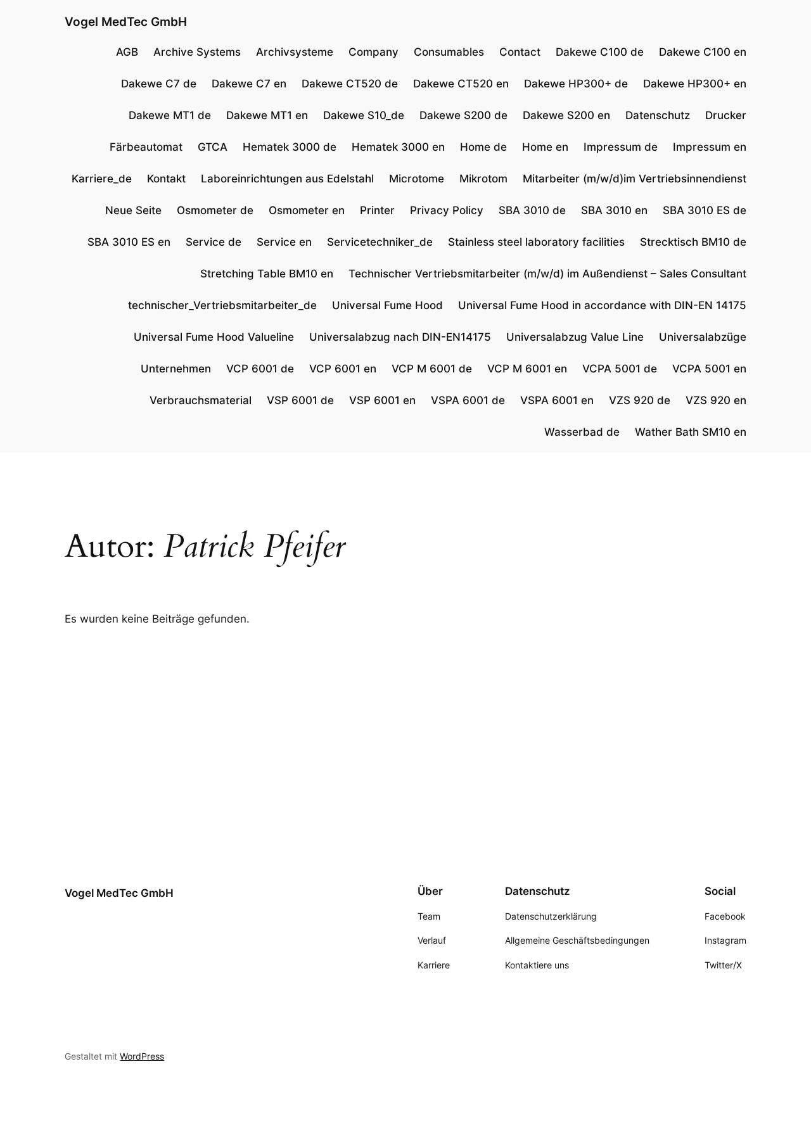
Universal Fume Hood (387, 305)
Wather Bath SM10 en (690, 432)
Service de (213, 242)
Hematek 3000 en (398, 147)
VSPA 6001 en (557, 400)
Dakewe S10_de (363, 115)
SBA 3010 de (532, 210)
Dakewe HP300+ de (576, 83)
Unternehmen (176, 368)
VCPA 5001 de (619, 368)
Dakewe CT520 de (350, 83)
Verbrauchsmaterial (201, 400)
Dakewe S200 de (463, 115)
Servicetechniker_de (380, 242)
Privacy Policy (446, 210)
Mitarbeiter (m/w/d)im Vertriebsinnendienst (634, 178)
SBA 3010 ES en (128, 242)
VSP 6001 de (300, 400)
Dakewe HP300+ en (694, 83)
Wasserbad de (582, 432)
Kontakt (166, 178)
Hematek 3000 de (289, 147)
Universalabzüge (702, 337)
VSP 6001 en (382, 400)
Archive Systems (197, 52)
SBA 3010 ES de (704, 210)
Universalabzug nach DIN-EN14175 (400, 337)
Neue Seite (133, 210)
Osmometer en (307, 210)
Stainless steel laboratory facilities (536, 242)
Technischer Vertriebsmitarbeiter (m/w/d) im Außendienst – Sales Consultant (547, 273)
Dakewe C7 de (158, 83)
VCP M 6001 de (432, 368)
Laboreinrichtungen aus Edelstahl (287, 178)
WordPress (142, 1056)
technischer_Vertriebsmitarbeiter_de (222, 305)
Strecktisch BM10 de (693, 242)
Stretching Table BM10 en (266, 273)
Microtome (416, 178)
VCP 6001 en (342, 368)
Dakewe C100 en (702, 52)
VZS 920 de (639, 400)
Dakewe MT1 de (170, 115)
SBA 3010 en (614, 210)
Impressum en (709, 147)
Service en (284, 242)
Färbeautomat (146, 147)
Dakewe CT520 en (461, 83)
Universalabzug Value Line (575, 337)
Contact (519, 52)
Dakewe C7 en (249, 83)
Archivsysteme (294, 52)
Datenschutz (657, 115)
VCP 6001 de (260, 368)
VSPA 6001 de (468, 400)
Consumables (449, 52)
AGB (127, 52)
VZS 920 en (716, 400)
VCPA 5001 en (709, 368)
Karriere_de (102, 178)
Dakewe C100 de (600, 52)
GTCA (212, 147)
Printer (377, 210)
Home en (545, 147)
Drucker (725, 115)
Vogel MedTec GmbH (126, 21)
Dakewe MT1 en (267, 115)
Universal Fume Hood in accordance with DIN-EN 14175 (602, 305)
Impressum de (621, 147)
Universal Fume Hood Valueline (214, 337)
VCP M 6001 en (527, 368)
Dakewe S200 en (566, 115)
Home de (483, 147)
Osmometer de (215, 210)
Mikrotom (483, 178)
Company (373, 52)
